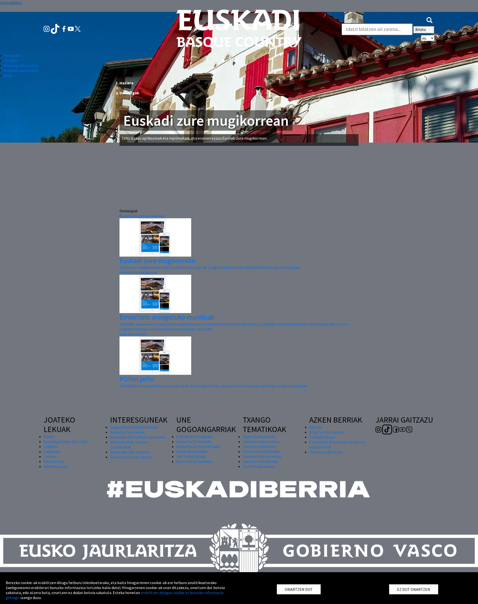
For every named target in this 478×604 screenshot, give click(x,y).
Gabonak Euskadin (191, 451)
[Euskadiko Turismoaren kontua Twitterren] (78, 28)
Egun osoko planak (259, 436)
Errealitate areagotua (138, 272)
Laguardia (52, 451)
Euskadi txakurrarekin (261, 441)
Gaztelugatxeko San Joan (65, 441)
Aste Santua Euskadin (194, 461)
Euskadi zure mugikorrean (157, 260)
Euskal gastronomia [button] (21, 65)
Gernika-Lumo (56, 466)
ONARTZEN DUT (299, 589)
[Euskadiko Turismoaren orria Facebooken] (64, 28)
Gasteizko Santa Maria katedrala (137, 437)
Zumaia (50, 456)
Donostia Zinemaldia (194, 441)
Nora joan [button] (12, 55)
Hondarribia (54, 461)
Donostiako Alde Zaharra (131, 456)
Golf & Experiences (259, 466)
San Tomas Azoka (191, 456)
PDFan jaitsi (137, 378)
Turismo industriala (259, 446)
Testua (335, 29)
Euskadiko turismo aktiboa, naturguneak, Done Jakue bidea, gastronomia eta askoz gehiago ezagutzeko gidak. (214, 385)
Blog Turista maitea (326, 432)
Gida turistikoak (133, 333)
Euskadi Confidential (260, 461)
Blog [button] (8, 75)
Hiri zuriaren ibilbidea (261, 451)
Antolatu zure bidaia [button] (21, 70)
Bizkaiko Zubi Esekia (127, 432)
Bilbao (49, 436)
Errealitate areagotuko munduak (167, 317)
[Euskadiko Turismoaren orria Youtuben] (71, 28)
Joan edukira (11, 2)
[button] (429, 19)
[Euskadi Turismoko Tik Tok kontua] (55, 28)
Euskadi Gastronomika (262, 456)
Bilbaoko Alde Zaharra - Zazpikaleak (130, 444)
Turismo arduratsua (326, 451)
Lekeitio (51, 446)
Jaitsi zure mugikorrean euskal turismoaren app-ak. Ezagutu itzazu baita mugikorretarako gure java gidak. (210, 267)
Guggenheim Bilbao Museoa (134, 427)
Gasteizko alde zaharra (129, 451)
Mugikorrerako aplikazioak (142, 215)
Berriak (315, 427)
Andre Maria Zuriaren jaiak (198, 446)
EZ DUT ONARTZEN (413, 589)
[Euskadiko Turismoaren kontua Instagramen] (47, 28)
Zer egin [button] (11, 60)
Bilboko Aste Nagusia (194, 436)
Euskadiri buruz (322, 437)
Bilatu (420, 29)
